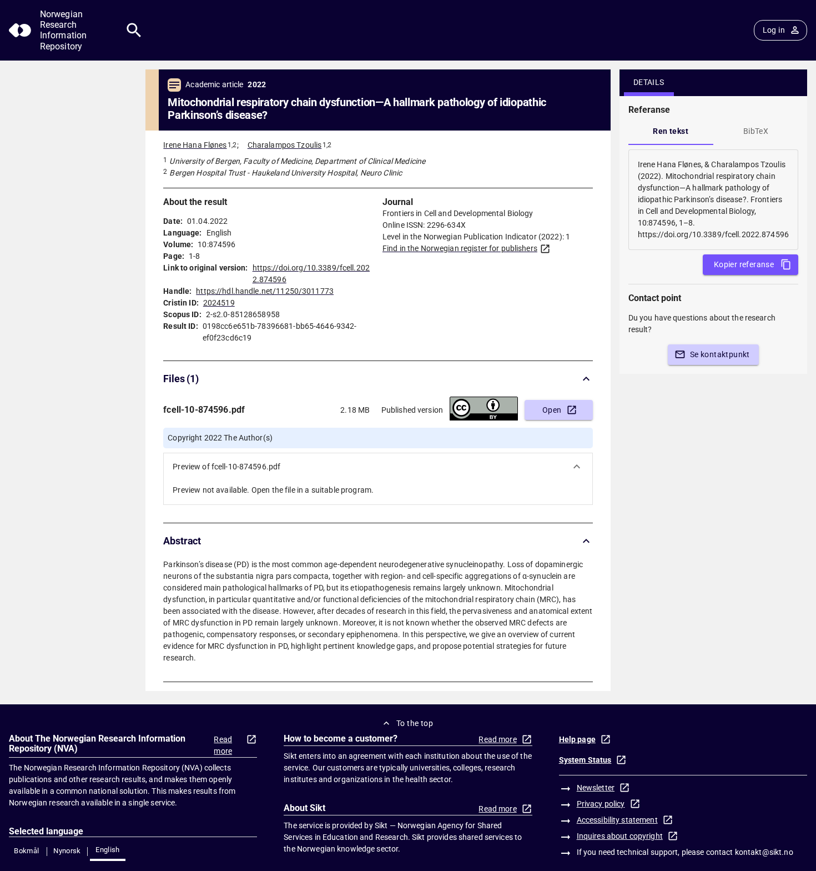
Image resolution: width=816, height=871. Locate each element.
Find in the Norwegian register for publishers (459, 248)
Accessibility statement (617, 819)
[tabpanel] (713, 199)
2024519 (219, 302)
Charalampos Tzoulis (285, 145)
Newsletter (595, 787)
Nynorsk (67, 851)
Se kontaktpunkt (720, 354)
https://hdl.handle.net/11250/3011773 (265, 291)
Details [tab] (648, 82)
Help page (577, 739)
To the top (414, 723)
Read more (223, 745)
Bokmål (26, 851)
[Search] (134, 30)
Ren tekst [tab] (670, 131)
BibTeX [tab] (755, 131)
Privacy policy (601, 803)
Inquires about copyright (620, 836)
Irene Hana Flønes (194, 145)
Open (552, 410)
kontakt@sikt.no (764, 852)
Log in (774, 30)
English (107, 849)
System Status (585, 759)
